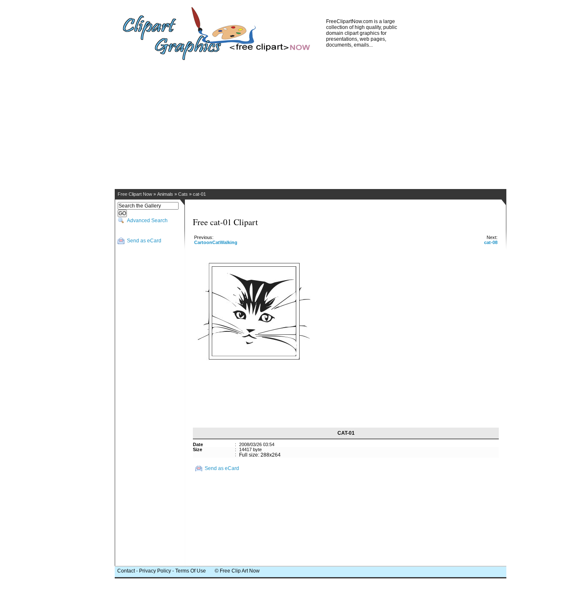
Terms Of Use (190, 571)
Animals (165, 194)
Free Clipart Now (135, 194)
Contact (126, 571)
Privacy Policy (155, 571)
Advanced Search (147, 220)
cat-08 (491, 242)
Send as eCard (144, 241)
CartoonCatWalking (215, 242)
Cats (183, 194)
